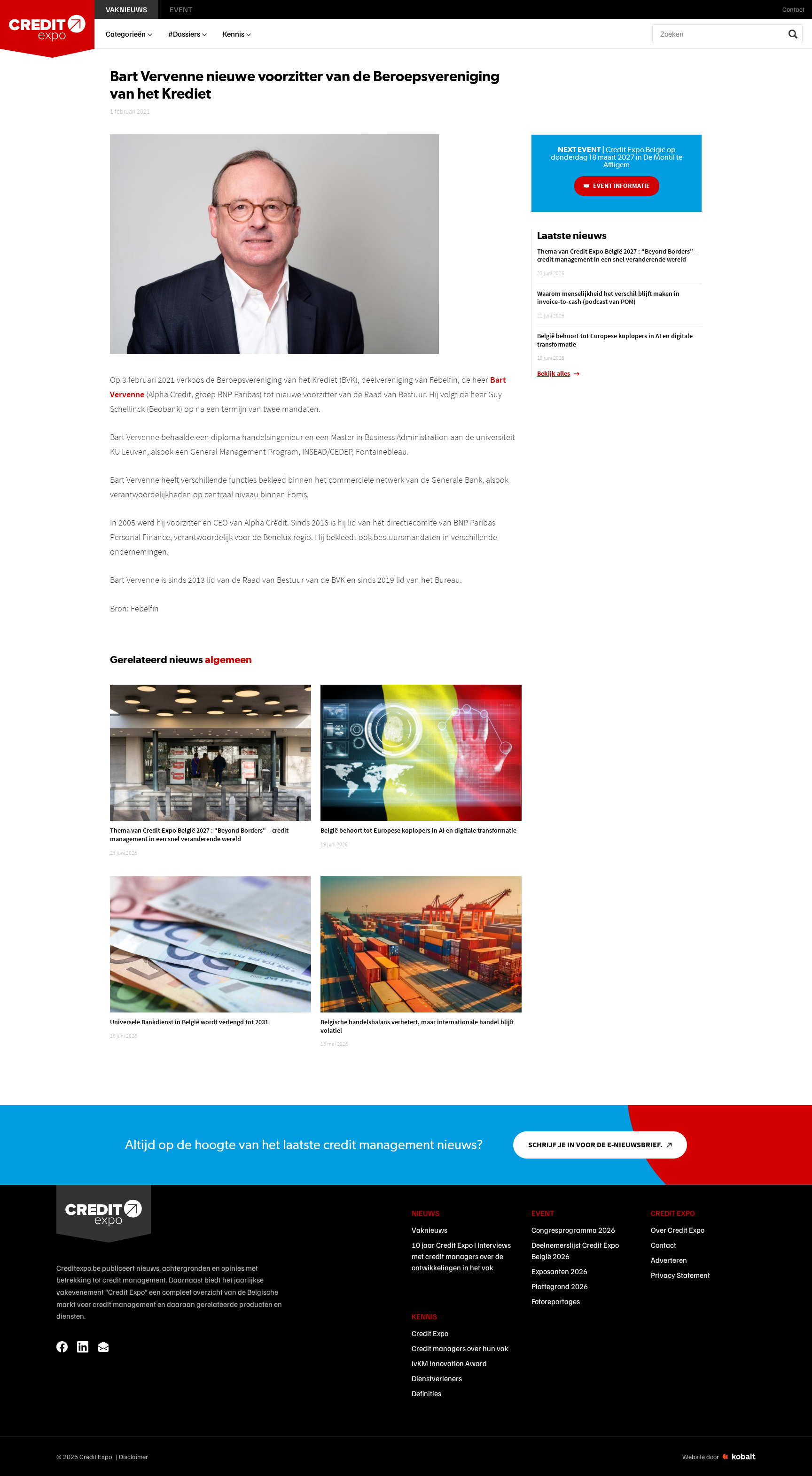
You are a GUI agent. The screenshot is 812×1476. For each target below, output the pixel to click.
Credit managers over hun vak (460, 1348)
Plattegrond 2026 (559, 1286)
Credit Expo (430, 1333)
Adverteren (669, 1260)
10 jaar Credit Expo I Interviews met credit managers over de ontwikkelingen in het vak (461, 1256)
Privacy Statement (680, 1275)
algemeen (228, 659)
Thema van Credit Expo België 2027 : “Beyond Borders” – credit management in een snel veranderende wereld (199, 834)
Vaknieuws (429, 1230)
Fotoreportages (555, 1301)
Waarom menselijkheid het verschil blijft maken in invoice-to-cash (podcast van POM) (608, 297)
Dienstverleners (437, 1378)
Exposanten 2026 (559, 1271)
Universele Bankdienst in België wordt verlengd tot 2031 (189, 1022)
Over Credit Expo (677, 1230)
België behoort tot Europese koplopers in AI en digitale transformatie (418, 830)
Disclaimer (133, 1457)
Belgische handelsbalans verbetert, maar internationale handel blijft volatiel (417, 1026)
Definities (426, 1393)
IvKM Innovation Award (449, 1363)
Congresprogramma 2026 (573, 1230)
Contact (663, 1245)
